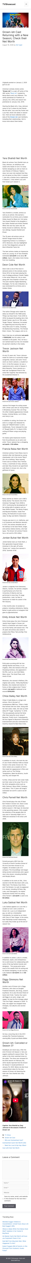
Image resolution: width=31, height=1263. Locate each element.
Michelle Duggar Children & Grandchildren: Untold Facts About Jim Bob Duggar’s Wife (15, 1224)
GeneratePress (15, 1260)
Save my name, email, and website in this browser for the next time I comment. (16, 1199)
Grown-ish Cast (10, 1137)
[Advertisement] (15, 65)
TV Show (8, 1135)
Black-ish (14, 93)
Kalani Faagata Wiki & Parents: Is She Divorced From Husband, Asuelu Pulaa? (14, 1248)
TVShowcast (9, 4)
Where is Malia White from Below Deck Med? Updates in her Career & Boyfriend (15, 1231)
